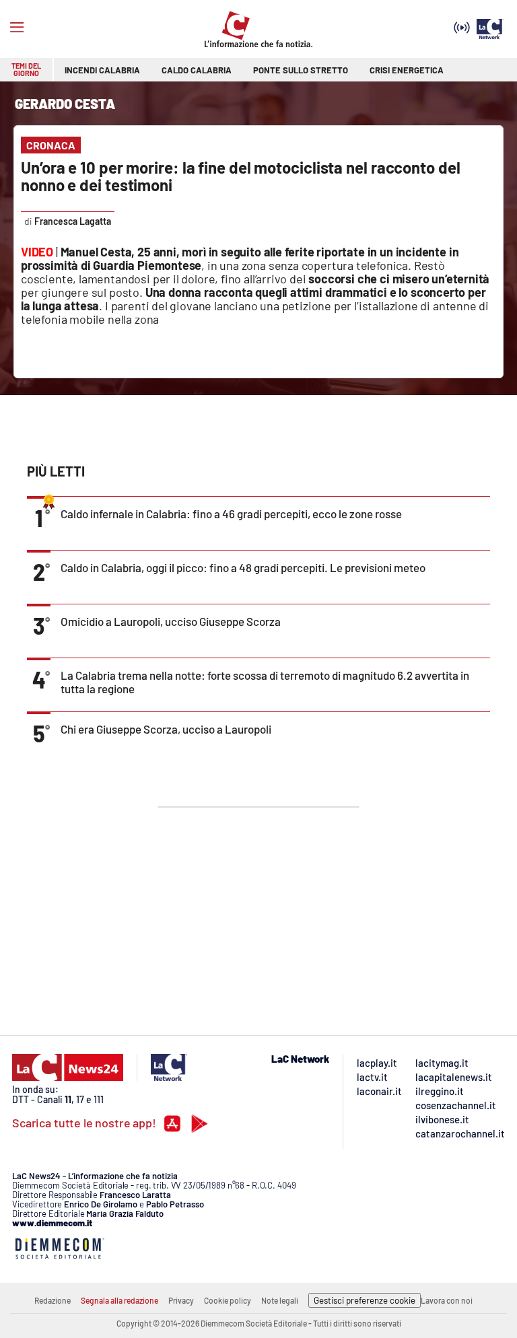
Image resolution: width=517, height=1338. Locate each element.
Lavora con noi (447, 1300)
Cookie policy (227, 1300)
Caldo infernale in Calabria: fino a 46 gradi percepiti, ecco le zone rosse (231, 513)
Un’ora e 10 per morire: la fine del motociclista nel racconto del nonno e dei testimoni (240, 176)
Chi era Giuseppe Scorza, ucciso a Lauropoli (166, 729)
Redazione (52, 1300)
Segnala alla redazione (119, 1300)
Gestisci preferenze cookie (364, 1300)
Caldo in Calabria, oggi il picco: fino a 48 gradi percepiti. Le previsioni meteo (243, 567)
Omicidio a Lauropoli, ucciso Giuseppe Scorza (171, 621)
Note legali (279, 1300)
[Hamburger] (17, 27)
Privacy (181, 1300)
